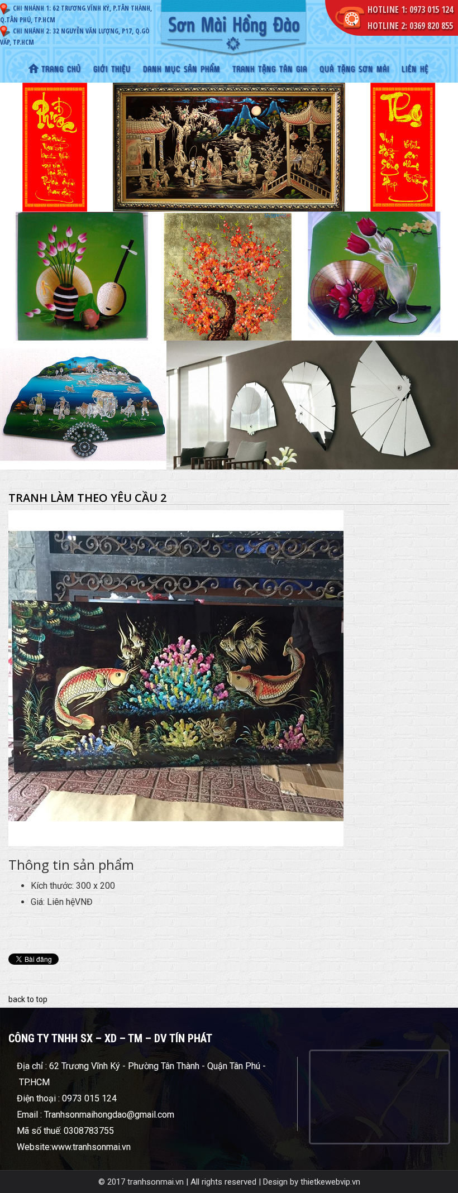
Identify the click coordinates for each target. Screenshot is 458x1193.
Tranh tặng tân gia (269, 70)
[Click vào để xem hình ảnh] (176, 677)
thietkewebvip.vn (330, 1182)
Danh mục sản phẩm (181, 70)
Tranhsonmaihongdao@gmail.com (109, 1114)
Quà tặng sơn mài (354, 70)
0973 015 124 (431, 9)
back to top (27, 999)
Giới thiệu (112, 70)
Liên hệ (415, 70)
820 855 (440, 26)
